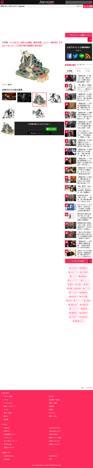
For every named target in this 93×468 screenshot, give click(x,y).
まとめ (51, 396)
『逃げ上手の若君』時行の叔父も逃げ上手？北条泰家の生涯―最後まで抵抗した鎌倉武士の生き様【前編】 (84, 237)
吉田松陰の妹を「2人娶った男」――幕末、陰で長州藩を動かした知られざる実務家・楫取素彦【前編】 (84, 200)
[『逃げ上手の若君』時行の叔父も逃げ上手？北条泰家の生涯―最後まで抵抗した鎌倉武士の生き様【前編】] (70, 235)
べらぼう (74, 292)
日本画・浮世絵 (54, 400)
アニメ (74, 276)
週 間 (78, 70)
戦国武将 (84, 276)
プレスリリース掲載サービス (80, 35)
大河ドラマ (74, 272)
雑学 (71, 284)
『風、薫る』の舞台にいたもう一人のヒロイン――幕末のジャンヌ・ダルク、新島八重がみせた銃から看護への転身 (84, 90)
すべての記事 (8, 396)
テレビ (87, 288)
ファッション (8, 403)
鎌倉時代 (74, 313)
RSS (87, 56)
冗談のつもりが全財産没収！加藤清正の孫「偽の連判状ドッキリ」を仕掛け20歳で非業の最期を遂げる (84, 255)
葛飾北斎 (84, 317)
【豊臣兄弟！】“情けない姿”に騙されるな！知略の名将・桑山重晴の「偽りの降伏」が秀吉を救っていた (84, 80)
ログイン (79, 6)
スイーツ (86, 280)
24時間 (69, 70)
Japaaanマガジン (55, 428)
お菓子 (79, 284)
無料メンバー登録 (55, 438)
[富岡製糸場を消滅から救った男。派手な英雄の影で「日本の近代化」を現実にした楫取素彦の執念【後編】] (70, 225)
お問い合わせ (53, 434)
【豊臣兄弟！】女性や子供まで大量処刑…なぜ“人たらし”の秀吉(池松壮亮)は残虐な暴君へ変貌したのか (84, 173)
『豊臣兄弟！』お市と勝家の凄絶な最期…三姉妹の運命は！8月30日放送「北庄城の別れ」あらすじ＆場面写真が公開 (84, 247)
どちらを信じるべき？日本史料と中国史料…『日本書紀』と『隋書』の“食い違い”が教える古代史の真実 (84, 136)
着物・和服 (53, 403)
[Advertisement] (18, 24)
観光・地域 (7, 413)
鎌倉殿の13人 (79, 321)
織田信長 (84, 292)
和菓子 (51, 409)
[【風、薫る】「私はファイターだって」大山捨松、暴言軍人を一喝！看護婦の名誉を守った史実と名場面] (70, 189)
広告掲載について (10, 434)
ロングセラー (74, 280)
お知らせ (7, 431)
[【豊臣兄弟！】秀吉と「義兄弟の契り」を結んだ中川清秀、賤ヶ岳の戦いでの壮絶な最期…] (70, 179)
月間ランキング (9, 447)
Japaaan (46, 2)
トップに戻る (87, 388)
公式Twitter (75, 56)
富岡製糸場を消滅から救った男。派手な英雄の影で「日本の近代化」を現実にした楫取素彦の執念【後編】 (84, 228)
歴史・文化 (53, 416)
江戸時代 (74, 268)
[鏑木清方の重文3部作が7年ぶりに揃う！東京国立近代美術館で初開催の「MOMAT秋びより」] (70, 216)
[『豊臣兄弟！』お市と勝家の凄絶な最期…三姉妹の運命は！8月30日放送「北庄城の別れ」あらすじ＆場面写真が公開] (70, 244)
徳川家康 (84, 296)
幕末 (87, 284)
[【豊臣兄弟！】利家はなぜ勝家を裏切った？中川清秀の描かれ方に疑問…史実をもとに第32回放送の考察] (70, 124)
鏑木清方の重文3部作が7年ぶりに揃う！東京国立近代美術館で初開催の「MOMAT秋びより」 (85, 218)
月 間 (87, 70)
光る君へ (74, 317)
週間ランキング (54, 444)
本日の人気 (7, 444)
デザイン (79, 301)
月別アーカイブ (54, 441)
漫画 (70, 288)
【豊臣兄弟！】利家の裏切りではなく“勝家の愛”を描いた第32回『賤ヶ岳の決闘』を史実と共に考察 (84, 145)
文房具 (88, 301)
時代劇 (78, 288)
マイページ (7, 438)
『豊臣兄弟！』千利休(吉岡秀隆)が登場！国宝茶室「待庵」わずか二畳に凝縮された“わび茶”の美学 (84, 108)
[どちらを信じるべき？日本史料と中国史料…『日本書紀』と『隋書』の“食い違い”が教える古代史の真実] (70, 134)
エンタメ (52, 413)
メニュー (2, 2)
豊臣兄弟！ (74, 305)
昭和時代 (84, 313)
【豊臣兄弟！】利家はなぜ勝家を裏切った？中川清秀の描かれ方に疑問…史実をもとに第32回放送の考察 (84, 127)
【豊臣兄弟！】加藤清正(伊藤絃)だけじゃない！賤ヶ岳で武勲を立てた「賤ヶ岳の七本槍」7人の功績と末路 (84, 117)
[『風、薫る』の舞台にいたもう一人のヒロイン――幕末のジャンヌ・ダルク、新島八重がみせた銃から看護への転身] (70, 88)
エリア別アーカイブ (10, 441)
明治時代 (74, 296)
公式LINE (81, 56)
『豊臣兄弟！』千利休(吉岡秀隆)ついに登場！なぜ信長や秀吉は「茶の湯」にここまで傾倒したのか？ (84, 163)
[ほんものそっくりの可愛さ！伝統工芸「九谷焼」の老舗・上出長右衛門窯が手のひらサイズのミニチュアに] (70, 207)
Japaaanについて (55, 431)
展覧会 (85, 309)
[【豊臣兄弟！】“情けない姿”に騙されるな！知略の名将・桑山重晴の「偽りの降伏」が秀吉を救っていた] (70, 78)
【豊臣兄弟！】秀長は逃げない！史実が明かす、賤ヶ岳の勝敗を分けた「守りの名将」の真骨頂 (84, 98)
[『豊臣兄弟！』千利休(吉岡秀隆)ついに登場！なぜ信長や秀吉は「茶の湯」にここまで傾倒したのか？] (70, 161)
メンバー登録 (88, 6)
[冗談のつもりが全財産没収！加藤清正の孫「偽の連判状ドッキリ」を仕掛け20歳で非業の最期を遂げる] (70, 253)
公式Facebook (69, 56)
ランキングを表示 (78, 261)
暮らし (6, 416)
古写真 (6, 419)
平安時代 (85, 272)
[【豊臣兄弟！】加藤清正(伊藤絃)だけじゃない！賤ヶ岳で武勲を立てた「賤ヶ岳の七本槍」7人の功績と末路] (70, 115)
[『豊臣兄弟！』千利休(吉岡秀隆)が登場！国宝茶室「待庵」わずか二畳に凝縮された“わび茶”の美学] (70, 106)
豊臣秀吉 (85, 305)
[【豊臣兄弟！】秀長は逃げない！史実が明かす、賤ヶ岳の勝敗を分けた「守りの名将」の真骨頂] (70, 97)
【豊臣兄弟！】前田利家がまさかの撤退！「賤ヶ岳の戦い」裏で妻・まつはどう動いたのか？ (84, 153)
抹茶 (70, 301)
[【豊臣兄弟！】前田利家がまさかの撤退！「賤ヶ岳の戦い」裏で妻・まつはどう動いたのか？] (70, 152)
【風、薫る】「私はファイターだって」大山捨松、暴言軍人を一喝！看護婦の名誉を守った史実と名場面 (84, 191)
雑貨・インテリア (10, 406)
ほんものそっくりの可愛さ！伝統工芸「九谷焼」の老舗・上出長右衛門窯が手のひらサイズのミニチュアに (84, 209)
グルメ (6, 409)
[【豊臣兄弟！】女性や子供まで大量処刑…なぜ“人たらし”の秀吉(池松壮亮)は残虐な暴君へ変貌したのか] (70, 170)
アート (6, 400)
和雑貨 (51, 406)
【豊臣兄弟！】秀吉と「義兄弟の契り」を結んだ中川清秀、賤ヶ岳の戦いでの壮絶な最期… (84, 181)
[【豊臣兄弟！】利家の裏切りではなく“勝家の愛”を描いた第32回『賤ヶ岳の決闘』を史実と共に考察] (70, 143)
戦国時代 (84, 268)
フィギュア (75, 309)
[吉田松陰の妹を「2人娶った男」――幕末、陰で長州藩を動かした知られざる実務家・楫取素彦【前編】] (70, 198)
